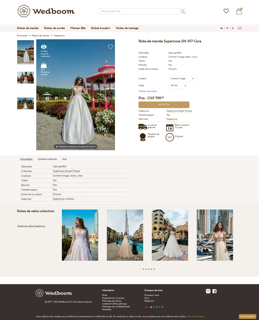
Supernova (172, 119)
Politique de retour (111, 301)
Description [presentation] (26, 159)
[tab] (26, 159)
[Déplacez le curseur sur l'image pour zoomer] (75, 94)
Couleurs (142, 56)
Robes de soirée (54, 28)
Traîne (141, 60)
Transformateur (146, 115)
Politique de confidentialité (116, 306)
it (233, 28)
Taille (141, 85)
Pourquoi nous (151, 295)
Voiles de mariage (127, 28)
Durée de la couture (148, 69)
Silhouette (143, 52)
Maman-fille (77, 28)
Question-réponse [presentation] (47, 159)
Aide (104, 295)
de (221, 28)
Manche (142, 65)
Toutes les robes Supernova (31, 226)
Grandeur (107, 309)
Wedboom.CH (65, 301)
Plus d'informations (196, 316)
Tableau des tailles (147, 91)
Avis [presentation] (64, 159)
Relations (149, 301)
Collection (143, 111)
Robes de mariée (27, 28)
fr (227, 28)
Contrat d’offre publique (114, 304)
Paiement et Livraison (113, 298)
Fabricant (143, 119)
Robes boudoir (100, 28)
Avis (146, 298)
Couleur (142, 78)
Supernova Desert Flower (179, 111)
